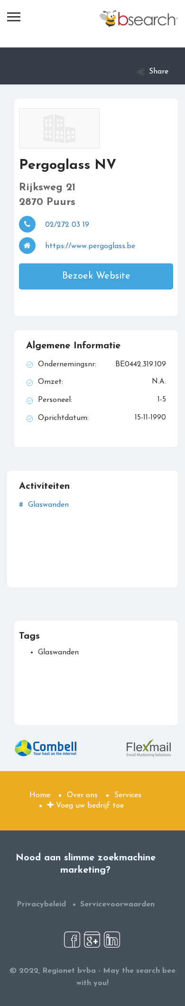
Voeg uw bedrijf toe (89, 806)
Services (127, 795)
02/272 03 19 (67, 225)
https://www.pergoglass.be (90, 246)
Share (158, 71)
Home (39, 795)
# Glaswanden (44, 505)
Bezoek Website (96, 276)
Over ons (82, 795)
